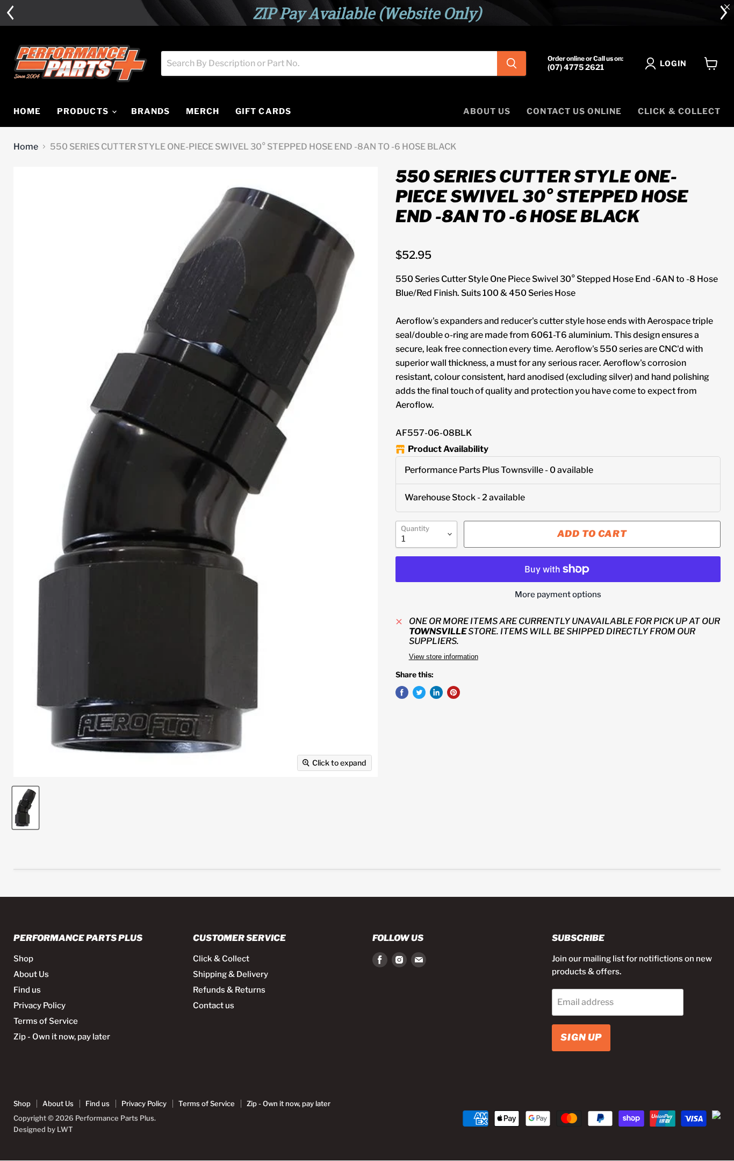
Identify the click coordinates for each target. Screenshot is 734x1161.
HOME (27, 111)
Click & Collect (679, 111)
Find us (27, 990)
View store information (443, 657)
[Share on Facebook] (401, 692)
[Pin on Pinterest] (453, 692)
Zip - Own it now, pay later (61, 1037)
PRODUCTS (83, 111)
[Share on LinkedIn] (436, 692)
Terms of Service (45, 1021)
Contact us (213, 1005)
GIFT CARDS (263, 111)
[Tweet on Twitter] (419, 692)
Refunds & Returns (229, 990)
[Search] (511, 63)
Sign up (581, 1037)
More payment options (558, 594)
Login (673, 63)
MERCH (202, 111)
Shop (23, 959)
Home (25, 147)
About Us (486, 111)
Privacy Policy (39, 1005)
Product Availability (448, 449)
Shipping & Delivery (230, 974)
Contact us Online (574, 111)
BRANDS (150, 111)
